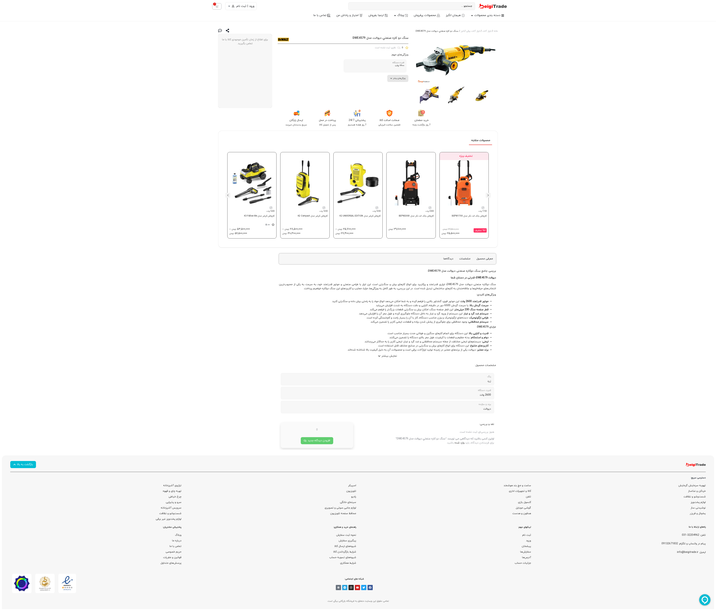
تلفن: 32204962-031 (694, 535)
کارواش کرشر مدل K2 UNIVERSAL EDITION (360, 215)
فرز (462, 31)
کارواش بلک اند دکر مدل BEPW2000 (416, 215)
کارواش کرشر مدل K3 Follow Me (259, 215)
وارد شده (459, 443)
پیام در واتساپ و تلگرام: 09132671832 (684, 543)
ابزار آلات (486, 31)
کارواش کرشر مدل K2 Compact (313, 215)
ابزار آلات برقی (473, 31)
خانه (496, 31)
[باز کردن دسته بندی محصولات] (472, 15)
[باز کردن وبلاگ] (395, 15)
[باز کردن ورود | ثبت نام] (229, 6)
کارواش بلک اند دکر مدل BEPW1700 (469, 215)
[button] (488, 195)
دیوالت (451, 271)
